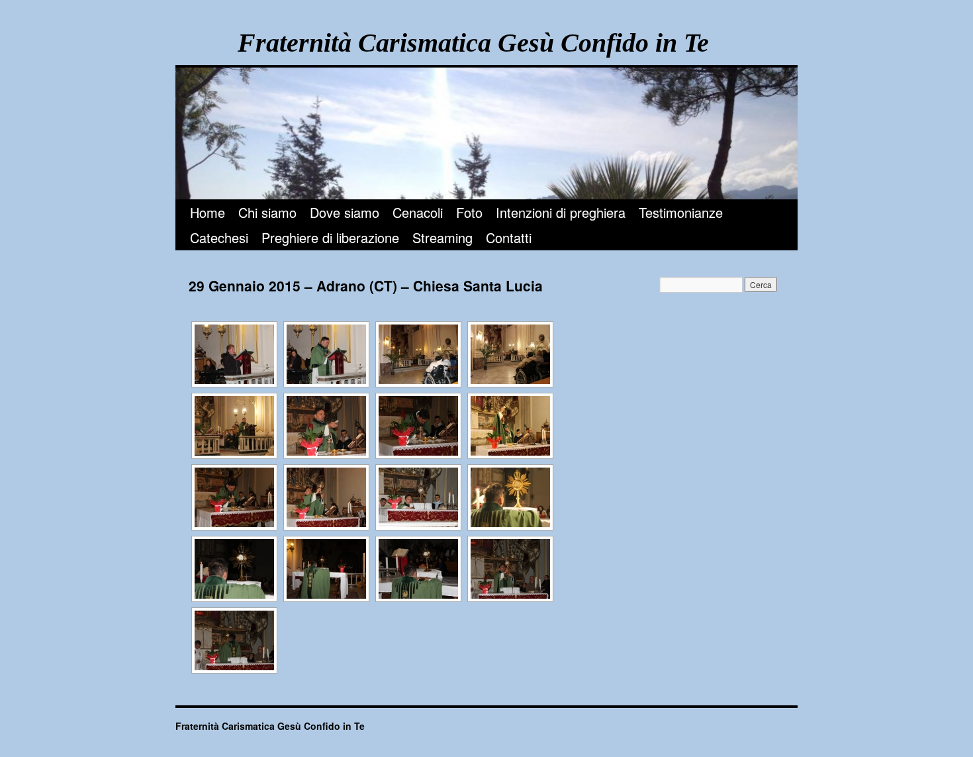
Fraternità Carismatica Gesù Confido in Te (473, 43)
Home (207, 212)
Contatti (509, 237)
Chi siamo (267, 212)
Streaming (442, 237)
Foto (469, 212)
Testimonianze (681, 212)
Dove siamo (344, 212)
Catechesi (219, 237)
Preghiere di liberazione (330, 237)
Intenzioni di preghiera (561, 212)
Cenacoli (418, 212)
